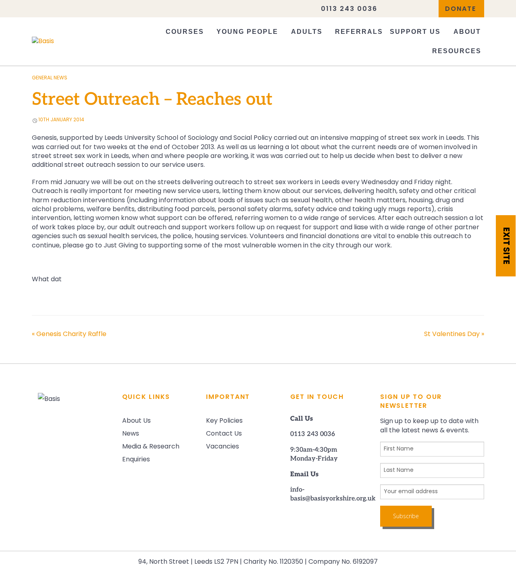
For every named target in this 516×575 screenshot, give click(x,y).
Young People (247, 31)
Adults (306, 31)
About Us (136, 421)
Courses (185, 31)
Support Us (415, 31)
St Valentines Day (454, 334)
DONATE (460, 9)
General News (49, 78)
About (467, 31)
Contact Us (224, 434)
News (130, 434)
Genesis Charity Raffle (69, 334)
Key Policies (224, 421)
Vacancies (222, 447)
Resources (456, 51)
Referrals (359, 31)
